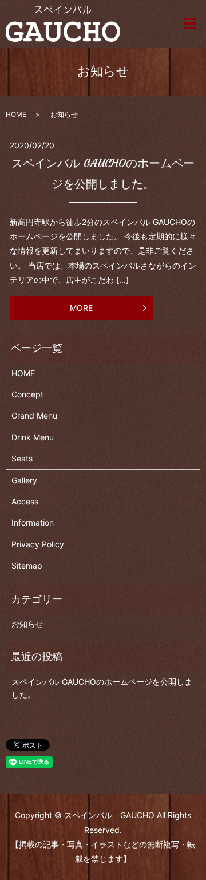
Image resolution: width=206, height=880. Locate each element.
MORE (81, 308)
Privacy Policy (37, 544)
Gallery (24, 480)
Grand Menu (34, 415)
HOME (16, 114)
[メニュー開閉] (190, 23)
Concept (27, 394)
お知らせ (27, 624)
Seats (22, 458)
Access (24, 501)
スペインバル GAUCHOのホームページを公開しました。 (101, 688)
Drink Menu (32, 437)
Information (32, 522)
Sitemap (26, 565)
